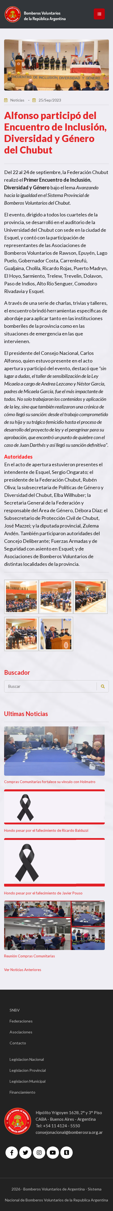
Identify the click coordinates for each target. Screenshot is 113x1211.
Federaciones (21, 1021)
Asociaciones (21, 1032)
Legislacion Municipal (28, 1081)
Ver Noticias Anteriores (22, 969)
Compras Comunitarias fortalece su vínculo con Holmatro (49, 782)
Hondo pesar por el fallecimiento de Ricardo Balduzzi (46, 830)
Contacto (18, 1043)
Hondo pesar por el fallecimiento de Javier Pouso (43, 893)
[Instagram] (39, 1152)
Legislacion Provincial (28, 1070)
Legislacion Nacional (27, 1059)
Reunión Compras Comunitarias (29, 956)
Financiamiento (22, 1092)
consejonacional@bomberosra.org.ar (69, 1132)
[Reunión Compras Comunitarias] (54, 925)
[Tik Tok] (66, 1152)
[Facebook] (11, 1152)
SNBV (15, 1010)
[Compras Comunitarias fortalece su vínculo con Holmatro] (54, 751)
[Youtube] (53, 1152)
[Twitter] (25, 1152)
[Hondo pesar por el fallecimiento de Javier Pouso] (54, 862)
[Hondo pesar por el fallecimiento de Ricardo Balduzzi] (54, 806)
